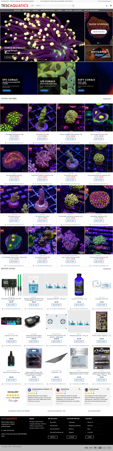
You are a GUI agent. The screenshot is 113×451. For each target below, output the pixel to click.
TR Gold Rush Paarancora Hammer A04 (71, 216)
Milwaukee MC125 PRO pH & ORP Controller (11, 299)
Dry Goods (26, 10)
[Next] (80, 37)
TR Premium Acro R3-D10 (42, 257)
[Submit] (73, 5)
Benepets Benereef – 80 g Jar (79, 335)
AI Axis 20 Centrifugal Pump (11, 372)
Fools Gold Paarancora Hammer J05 (99, 175)
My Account (78, 10)
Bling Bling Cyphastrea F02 (99, 216)
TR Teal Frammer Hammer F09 (99, 257)
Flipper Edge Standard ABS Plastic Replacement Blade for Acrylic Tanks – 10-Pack (34, 374)
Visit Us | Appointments (91, 10)
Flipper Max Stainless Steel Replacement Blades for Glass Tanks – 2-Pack (101, 374)
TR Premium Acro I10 (14, 216)
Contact (90, 432)
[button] (107, 5)
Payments (72, 422)
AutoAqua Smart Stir (101, 299)
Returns (71, 429)
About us (90, 422)
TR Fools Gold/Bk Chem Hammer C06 (70, 134)
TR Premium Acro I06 (42, 134)
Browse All (106, 99)
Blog (88, 429)
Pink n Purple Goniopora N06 (70, 257)
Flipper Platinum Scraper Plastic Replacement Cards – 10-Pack (79, 373)
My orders (53, 422)
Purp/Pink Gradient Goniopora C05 (42, 175)
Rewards (35, 10)
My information (55, 429)
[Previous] (3, 37)
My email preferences (56, 432)
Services (90, 425)
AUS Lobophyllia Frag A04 (14, 175)
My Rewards (53, 425)
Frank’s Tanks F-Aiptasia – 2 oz (101, 335)
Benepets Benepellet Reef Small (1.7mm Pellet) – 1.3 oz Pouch (34, 299)
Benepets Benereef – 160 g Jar (56, 299)
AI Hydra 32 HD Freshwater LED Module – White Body (56, 336)
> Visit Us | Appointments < (104, 1)
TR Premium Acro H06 (42, 216)
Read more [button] (88, 403)
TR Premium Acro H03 (70, 175)
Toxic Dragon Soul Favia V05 (99, 134)
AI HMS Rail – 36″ (56, 372)
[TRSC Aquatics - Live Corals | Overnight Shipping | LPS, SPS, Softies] (14, 5)
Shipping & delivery (75, 425)
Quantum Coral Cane (11, 335)
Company (59, 10)
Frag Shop (17, 10)
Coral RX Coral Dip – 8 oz (79, 299)
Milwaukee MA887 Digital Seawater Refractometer (34, 336)
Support (71, 432)
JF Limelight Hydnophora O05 (14, 134)
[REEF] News (68, 10)
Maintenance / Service (48, 10)
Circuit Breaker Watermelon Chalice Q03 (14, 257)
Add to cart (14, 139)
